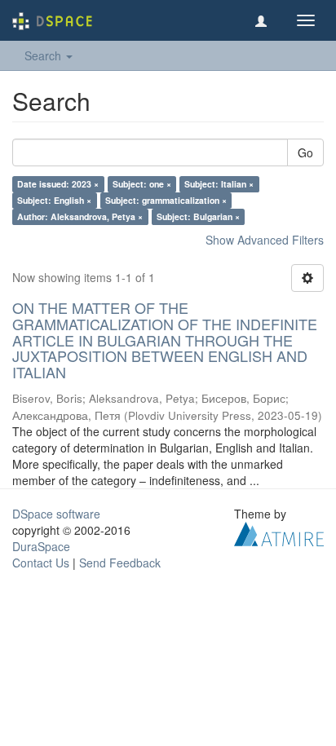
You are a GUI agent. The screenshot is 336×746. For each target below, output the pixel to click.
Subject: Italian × (219, 184)
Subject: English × (54, 200)
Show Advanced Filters (265, 240)
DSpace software (56, 513)
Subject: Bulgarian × (198, 216)
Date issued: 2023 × (58, 184)
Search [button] (44, 55)
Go (305, 152)
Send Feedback (120, 562)
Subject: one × (142, 184)
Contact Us (40, 562)
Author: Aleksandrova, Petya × (80, 216)
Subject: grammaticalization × (166, 200)
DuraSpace (41, 546)
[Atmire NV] (279, 532)
